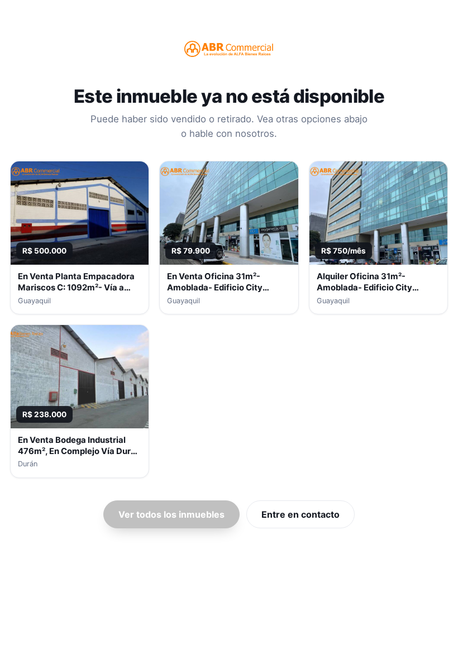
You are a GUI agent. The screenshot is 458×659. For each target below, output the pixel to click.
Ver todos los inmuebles (171, 514)
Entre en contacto (300, 514)
